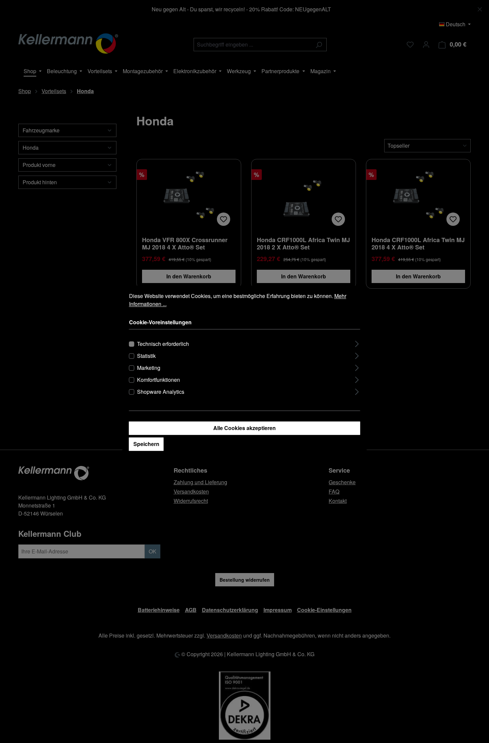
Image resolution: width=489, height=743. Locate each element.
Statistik (146, 356)
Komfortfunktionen (158, 380)
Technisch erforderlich (163, 344)
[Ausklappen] (357, 343)
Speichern (146, 444)
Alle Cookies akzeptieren (244, 428)
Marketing (148, 368)
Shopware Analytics (160, 392)
